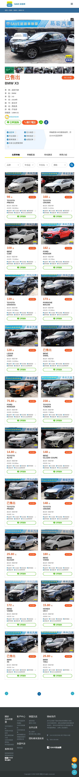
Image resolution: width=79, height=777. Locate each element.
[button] (20, 191)
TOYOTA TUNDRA (47, 406)
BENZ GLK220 (10, 559)
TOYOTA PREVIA (11, 201)
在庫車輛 (16, 155)
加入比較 (32, 197)
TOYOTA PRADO (11, 508)
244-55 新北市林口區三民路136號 (60, 735)
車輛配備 (31, 155)
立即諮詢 (14, 122)
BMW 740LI (45, 661)
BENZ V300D (46, 559)
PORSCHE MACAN (47, 304)
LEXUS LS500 (10, 354)
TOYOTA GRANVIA (11, 304)
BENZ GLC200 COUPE (50, 457)
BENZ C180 (9, 252)
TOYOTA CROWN (47, 201)
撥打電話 (31, 122)
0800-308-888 (54, 739)
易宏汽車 (14, 205)
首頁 (6, 10)
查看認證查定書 (14, 117)
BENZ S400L (46, 354)
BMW (15, 10)
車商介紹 (63, 155)
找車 (10, 10)
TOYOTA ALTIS (11, 457)
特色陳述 (48, 155)
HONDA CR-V (46, 610)
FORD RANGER (47, 252)
